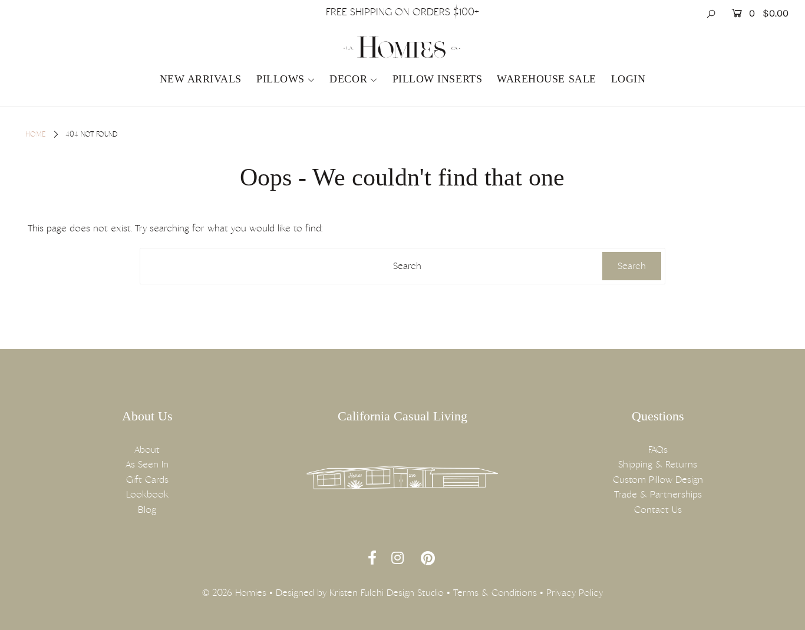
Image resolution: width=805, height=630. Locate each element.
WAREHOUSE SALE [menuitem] (546, 79)
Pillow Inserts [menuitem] (437, 79)
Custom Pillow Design (658, 479)
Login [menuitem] (628, 79)
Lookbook (147, 494)
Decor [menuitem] (348, 79)
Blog (147, 509)
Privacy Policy (574, 592)
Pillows (280, 79)
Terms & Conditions (495, 592)
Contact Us (658, 509)
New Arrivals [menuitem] (201, 79)
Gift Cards (147, 479)
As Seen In (147, 464)
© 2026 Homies (234, 592)
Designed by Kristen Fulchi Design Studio (360, 592)
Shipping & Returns (657, 464)
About (147, 449)
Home (35, 134)
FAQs (658, 449)
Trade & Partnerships (658, 494)
